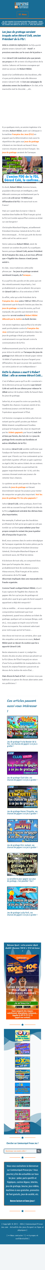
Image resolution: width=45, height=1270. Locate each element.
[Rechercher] (38, 1151)
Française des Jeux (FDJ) (23, 134)
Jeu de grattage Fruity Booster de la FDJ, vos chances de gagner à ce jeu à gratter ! (22, 743)
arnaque (26, 275)
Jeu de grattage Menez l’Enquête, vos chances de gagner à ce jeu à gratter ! (22, 812)
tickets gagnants (16, 432)
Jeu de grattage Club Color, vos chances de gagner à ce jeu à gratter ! (22, 778)
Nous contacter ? (17, 1235)
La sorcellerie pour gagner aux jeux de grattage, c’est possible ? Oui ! (21, 879)
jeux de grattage (31, 141)
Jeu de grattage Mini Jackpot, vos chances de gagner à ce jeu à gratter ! (22, 846)
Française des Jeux (10, 301)
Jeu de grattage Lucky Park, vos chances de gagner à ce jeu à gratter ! (22, 913)
